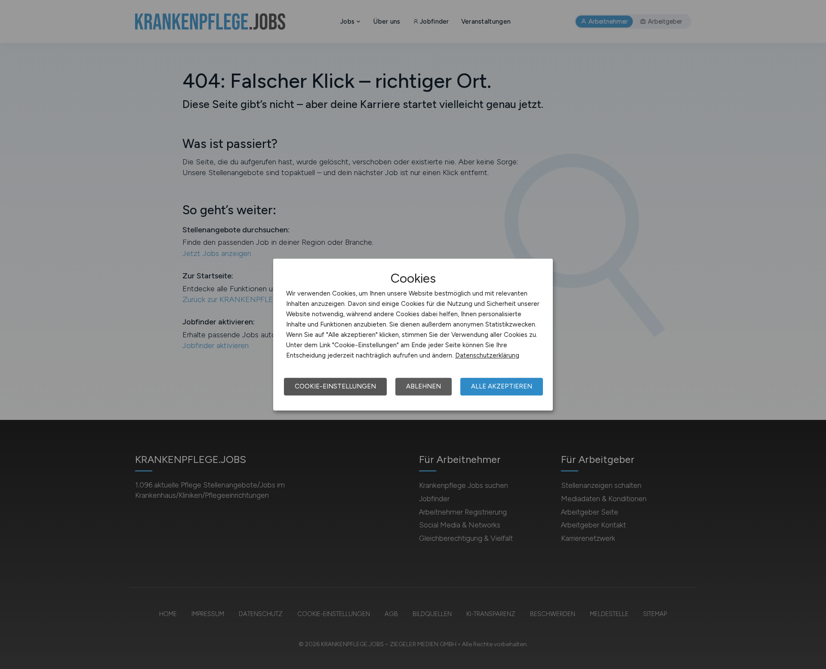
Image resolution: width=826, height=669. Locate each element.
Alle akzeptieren (501, 386)
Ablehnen (423, 386)
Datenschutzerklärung (487, 355)
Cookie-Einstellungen (335, 386)
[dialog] (413, 335)
